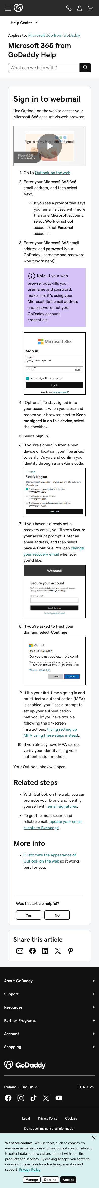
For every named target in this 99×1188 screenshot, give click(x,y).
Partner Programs (20, 1020)
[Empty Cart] (90, 8)
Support (11, 994)
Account (11, 1033)
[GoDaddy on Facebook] (8, 1100)
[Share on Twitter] (58, 950)
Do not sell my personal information (49, 1128)
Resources (13, 1007)
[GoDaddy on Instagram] (21, 1100)
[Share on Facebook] (32, 950)
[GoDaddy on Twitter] (46, 1100)
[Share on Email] (19, 950)
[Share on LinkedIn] (45, 950)
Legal (26, 1118)
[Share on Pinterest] (70, 950)
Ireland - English (19, 1087)
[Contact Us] (69, 8)
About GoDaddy (18, 981)
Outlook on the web (52, 172)
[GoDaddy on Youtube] (59, 1100)
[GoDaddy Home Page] (25, 1065)
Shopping (12, 1047)
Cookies (71, 1118)
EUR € (83, 1087)
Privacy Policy (47, 1118)
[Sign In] (79, 8)
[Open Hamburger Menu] (6, 8)
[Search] (85, 67)
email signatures (62, 806)
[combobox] (43, 67)
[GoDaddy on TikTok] (33, 1100)
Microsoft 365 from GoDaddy (54, 35)
